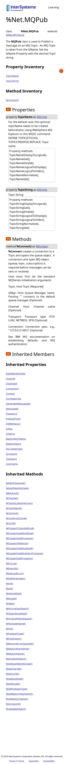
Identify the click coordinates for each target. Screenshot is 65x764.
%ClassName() (14, 508)
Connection (12, 388)
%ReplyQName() (15, 653)
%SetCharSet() (14, 668)
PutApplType (13, 418)
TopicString (12, 80)
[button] (8, 109)
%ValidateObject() (16, 708)
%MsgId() (11, 598)
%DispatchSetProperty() (19, 558)
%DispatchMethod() (17, 543)
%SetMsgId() (13, 683)
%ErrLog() (11, 563)
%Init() (9, 583)
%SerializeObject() (16, 658)
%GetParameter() (16, 578)
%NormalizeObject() (17, 608)
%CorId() (11, 523)
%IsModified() (14, 593)
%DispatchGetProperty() (20, 538)
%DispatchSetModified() (19, 548)
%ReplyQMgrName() (18, 648)
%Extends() (12, 568)
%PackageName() (16, 623)
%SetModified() (14, 678)
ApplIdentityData (15, 373)
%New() (10, 603)
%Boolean (42, 246)
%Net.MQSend (15, 35)
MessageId (12, 408)
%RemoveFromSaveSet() (20, 643)
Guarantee (34, 760)
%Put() (9, 628)
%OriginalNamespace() (19, 618)
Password (11, 413)
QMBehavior (13, 423)
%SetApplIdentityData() (19, 663)
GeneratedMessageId (18, 403)
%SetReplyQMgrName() (19, 693)
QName (10, 433)
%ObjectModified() (16, 613)
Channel (10, 378)
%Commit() (12, 513)
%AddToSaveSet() (16, 483)
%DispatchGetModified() (20, 533)
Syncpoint (11, 453)
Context (10, 393)
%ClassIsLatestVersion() (19, 503)
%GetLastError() (15, 573)
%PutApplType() (15, 633)
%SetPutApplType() (17, 688)
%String (41, 117)
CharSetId (11, 383)
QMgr (9, 428)
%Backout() (12, 493)
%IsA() (9, 588)
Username (12, 463)
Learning (53, 7)
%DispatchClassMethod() (20, 528)
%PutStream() (14, 638)
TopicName (12, 75)
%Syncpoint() (13, 703)
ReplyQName (13, 443)
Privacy (12, 760)
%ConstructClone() (16, 518)
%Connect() (12, 100)
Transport (11, 458)
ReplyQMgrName (16, 438)
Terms (21, 760)
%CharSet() (12, 498)
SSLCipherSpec (14, 448)
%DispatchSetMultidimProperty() (25, 553)
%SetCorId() (12, 673)
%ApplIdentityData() (17, 488)
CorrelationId (13, 398)
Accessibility (48, 760)
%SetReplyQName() (17, 698)
